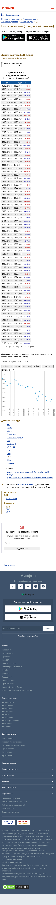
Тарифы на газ (7, 677)
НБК (8, 450)
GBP (8, 509)
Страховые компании (10, 812)
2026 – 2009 (11, 498)
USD (8, 454)
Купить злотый (7, 756)
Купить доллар (8, 749)
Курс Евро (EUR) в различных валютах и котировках (30, 478)
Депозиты (6, 674)
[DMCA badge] (28, 887)
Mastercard (11, 444)
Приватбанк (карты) (15, 438)
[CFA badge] (37, 823)
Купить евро (7, 752)
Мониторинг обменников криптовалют (17, 690)
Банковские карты (9, 663)
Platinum (10, 463)
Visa (8, 441)
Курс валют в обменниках (12, 742)
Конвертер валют (8, 680)
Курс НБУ (5, 660)
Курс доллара (7, 653)
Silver (9, 460)
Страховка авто (8, 809)
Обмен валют (7, 739)
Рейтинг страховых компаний (13, 805)
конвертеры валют (26, 484)
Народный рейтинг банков (12, 687)
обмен (9, 431)
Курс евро (6, 657)
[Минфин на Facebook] (12, 586)
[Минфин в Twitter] (28, 586)
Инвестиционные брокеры (12, 667)
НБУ (8, 425)
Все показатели (12, 15)
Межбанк (5, 670)
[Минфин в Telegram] (20, 586)
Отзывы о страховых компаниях (14, 802)
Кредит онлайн (8, 684)
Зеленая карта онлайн (11, 798)
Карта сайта (9, 565)
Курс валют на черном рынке (13, 745)
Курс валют (6, 650)
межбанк (10, 428)
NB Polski (11, 447)
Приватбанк (11, 434)
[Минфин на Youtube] (43, 586)
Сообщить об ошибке (28, 636)
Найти (48, 628)
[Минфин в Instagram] (35, 586)
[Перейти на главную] (8, 8)
